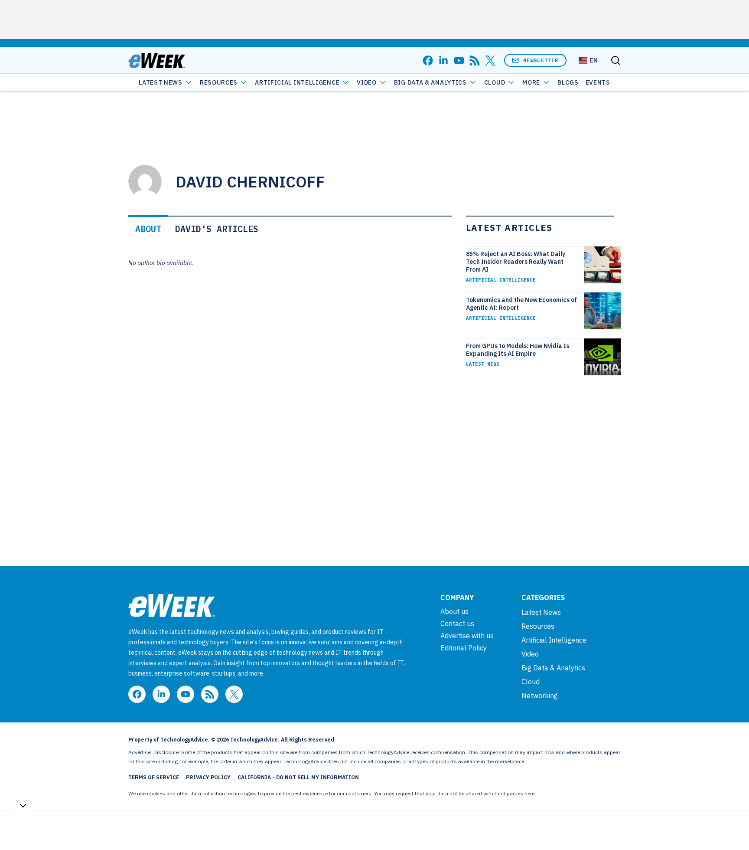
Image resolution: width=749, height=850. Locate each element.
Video (367, 82)
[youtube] (459, 61)
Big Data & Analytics (430, 82)
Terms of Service (153, 777)
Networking (539, 695)
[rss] (474, 61)
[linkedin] (443, 61)
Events (598, 82)
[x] (490, 61)
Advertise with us (467, 635)
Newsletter (541, 60)
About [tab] (148, 229)
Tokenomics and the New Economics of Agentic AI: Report (521, 304)
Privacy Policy (208, 777)
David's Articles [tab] (216, 229)
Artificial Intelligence (297, 82)
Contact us (457, 623)
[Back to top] (731, 823)
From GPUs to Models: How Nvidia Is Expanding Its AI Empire (517, 350)
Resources (537, 626)
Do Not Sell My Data (561, 793)
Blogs (568, 82)
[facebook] (428, 61)
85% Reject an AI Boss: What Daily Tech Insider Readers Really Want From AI (515, 261)
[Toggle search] (615, 60)
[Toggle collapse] (23, 805)
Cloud (494, 82)
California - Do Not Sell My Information (298, 777)
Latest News (160, 82)
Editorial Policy (463, 647)
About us (454, 611)
